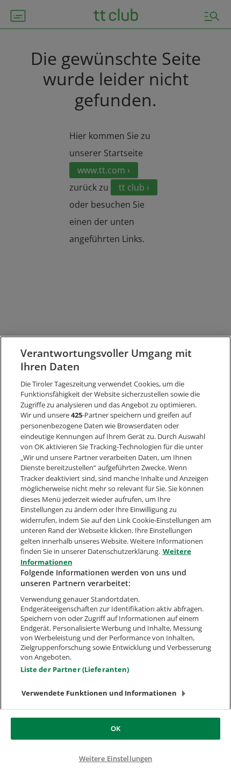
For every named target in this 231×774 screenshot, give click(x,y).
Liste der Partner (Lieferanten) (74, 669)
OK (115, 728)
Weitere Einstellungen (116, 758)
